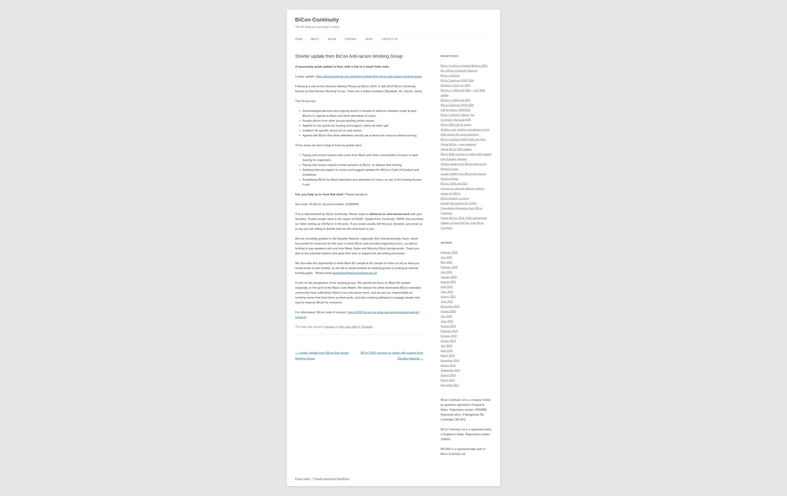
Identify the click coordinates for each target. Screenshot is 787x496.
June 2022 (447, 291)
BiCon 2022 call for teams (456, 124)
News (369, 39)
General (329, 326)
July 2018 (446, 345)
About (315, 39)
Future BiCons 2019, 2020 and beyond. (464, 218)
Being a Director (450, 75)
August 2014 (448, 375)
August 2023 (448, 282)
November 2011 (450, 385)
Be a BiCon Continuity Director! (459, 70)
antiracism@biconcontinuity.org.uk (355, 273)
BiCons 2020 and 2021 (454, 183)
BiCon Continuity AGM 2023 (457, 105)
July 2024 (446, 272)
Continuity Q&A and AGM (456, 119)
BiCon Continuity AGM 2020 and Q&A (463, 139)
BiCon (332, 39)
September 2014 (450, 370)
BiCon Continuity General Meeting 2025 (464, 65)
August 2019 (448, 326)
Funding (350, 39)
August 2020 (448, 311)
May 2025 (446, 262)
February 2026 (449, 252)
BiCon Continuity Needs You (457, 114)
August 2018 (448, 340)
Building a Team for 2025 (455, 85)
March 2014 (448, 380)
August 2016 (448, 365)
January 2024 (449, 277)
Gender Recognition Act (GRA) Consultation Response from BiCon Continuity (461, 208)
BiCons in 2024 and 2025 (455, 100)
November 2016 (450, 360)
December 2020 (450, 306)
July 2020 (446, 316)
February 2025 (449, 267)
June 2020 (447, 321)
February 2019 (449, 331)
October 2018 (449, 336)
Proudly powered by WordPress (331, 478)
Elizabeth (367, 326)
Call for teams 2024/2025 (455, 110)
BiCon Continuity (317, 20)
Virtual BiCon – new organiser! (459, 144)
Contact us (389, 39)
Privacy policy (302, 478)
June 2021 (447, 301)
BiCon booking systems (455, 198)
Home (299, 39)
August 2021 (448, 296)
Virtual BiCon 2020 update (456, 149)
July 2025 (446, 257)
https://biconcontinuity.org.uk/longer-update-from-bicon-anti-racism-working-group (369, 76)
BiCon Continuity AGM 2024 (457, 80)
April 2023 (447, 286)
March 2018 (448, 355)
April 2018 (447, 350)
